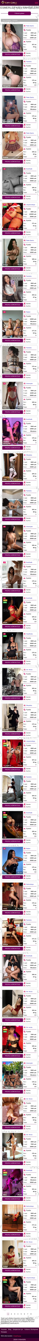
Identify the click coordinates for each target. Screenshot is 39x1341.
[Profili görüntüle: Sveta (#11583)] (12, 288)
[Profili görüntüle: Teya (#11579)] (12, 789)
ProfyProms (17, 1336)
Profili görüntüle (12, 54)
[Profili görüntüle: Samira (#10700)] (12, 1111)
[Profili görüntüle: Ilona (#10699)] (12, 1147)
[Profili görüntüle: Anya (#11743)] (12, 610)
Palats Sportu (30, 26)
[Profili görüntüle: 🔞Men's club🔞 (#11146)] (12, 1075)
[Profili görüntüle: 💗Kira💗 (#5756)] (12, 1290)
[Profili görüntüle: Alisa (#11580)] (12, 503)
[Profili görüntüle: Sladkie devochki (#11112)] (12, 431)
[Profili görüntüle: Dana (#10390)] (12, 681)
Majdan (28, 312)
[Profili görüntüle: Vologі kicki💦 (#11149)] (12, 968)
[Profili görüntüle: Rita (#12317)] (12, 181)
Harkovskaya (30, 884)
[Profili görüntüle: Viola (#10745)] (12, 896)
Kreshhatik (29, 169)
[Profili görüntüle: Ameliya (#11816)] (12, 38)
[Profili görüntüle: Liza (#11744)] (12, 825)
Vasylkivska (29, 634)
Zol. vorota (29, 1027)
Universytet (29, 383)
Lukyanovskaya (30, 204)
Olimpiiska (29, 455)
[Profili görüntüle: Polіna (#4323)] (12, 145)
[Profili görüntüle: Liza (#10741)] (12, 467)
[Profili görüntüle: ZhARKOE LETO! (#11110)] (12, 574)
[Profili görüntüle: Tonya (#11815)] (12, 252)
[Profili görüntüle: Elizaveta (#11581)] (12, 360)
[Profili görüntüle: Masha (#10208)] (12, 538)
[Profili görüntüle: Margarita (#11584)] (12, 73)
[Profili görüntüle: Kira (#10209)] (12, 395)
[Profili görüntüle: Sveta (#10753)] (12, 1218)
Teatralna (28, 61)
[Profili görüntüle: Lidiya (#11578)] (12, 932)
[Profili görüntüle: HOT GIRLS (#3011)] (12, 109)
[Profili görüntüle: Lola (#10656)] (12, 860)
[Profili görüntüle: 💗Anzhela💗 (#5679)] (12, 216)
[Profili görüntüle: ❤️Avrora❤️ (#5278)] (12, 1039)
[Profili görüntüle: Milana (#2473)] (12, 646)
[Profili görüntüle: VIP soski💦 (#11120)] (12, 324)
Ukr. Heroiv (29, 669)
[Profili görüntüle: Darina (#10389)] (12, 1003)
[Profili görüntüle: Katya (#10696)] (12, 1254)
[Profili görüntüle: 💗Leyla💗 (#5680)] (12, 753)
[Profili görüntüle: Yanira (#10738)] (12, 717)
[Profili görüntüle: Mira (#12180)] (12, 1182)
